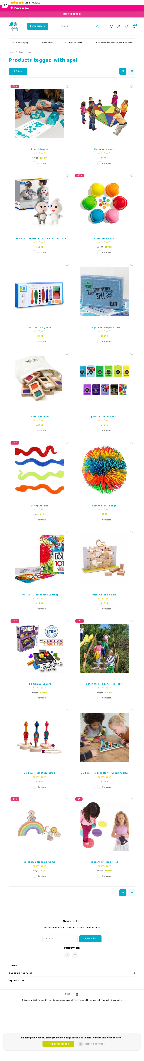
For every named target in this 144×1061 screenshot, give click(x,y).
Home (12, 52)
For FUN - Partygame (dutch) (39, 594)
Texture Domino (39, 416)
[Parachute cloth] (104, 113)
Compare (41, 163)
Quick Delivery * (75, 42)
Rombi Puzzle (39, 149)
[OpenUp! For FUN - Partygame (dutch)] (39, 559)
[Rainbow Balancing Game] (39, 826)
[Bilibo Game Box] (104, 202)
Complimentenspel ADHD (104, 327)
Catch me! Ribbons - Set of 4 (104, 683)
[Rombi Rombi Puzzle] (39, 113)
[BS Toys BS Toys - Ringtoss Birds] (39, 737)
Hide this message (58, 1043)
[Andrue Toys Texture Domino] (39, 380)
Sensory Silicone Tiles (104, 861)
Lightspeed (95, 1000)
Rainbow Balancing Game (39, 861)
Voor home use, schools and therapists (114, 42)
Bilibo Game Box (104, 238)
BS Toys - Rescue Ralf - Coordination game (104, 773)
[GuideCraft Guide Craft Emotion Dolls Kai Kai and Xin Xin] (39, 202)
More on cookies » (95, 1043)
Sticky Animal (39, 505)
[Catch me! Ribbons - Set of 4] (104, 648)
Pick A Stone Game (104, 594)
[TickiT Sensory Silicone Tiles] (104, 826)
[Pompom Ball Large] (104, 470)
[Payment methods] (67, 994)
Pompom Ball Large (104, 505)
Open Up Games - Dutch (104, 416)
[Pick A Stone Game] (104, 559)
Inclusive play (22, 42)
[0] (133, 26)
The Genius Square (39, 683)
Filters (19, 71)
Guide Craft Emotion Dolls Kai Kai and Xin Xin (39, 238)
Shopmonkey (116, 1000)
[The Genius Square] (39, 648)
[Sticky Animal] (39, 470)
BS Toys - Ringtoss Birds (39, 772)
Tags (21, 52)
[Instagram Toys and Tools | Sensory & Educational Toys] (75, 955)
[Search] (97, 26)
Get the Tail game (39, 327)
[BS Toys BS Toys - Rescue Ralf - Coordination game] (104, 737)
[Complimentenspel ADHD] (104, 291)
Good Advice (47, 42)
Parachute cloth (104, 149)
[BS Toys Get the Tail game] (39, 291)
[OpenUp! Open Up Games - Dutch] (104, 380)
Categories (36, 26)
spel (29, 52)
